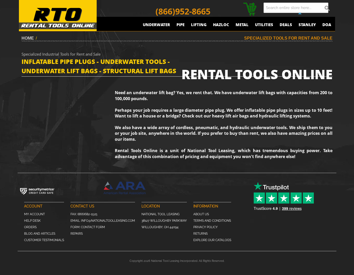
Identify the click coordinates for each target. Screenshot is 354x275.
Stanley (307, 24)
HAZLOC (221, 24)
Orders (30, 227)
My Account (34, 214)
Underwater (156, 24)
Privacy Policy (205, 227)
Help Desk (32, 220)
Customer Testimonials (44, 240)
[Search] (327, 8)
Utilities (264, 24)
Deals (286, 24)
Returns (200, 233)
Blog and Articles (39, 233)
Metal (242, 24)
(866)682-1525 (87, 214)
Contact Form (93, 227)
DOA (326, 24)
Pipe (180, 24)
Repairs (76, 233)
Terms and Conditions (212, 220)
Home (28, 38)
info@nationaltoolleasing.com (108, 220)
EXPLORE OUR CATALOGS (212, 240)
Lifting (199, 24)
